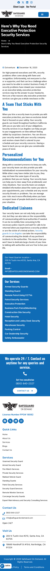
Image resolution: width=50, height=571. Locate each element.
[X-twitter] (23, 2)
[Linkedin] (27, 2)
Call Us (7, 566)
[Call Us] (2, 566)
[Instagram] (31, 2)
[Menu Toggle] (42, 14)
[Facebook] (18, 2)
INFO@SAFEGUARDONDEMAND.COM (22, 271)
